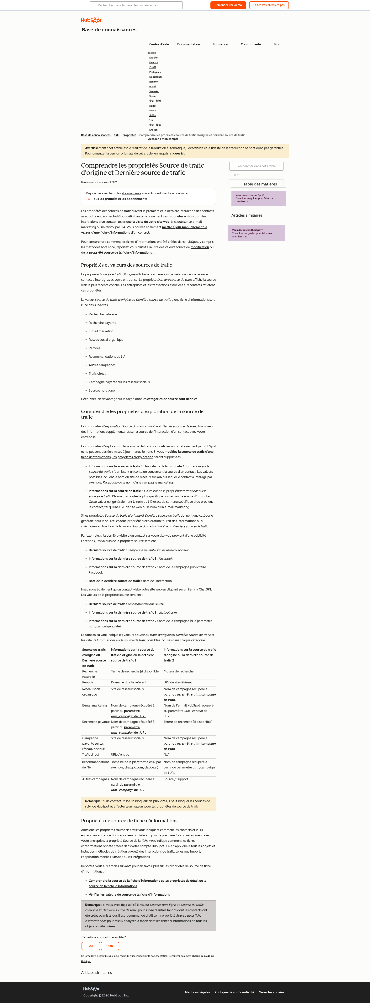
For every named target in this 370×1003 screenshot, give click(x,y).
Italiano (153, 81)
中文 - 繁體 (155, 101)
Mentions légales (197, 992)
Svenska (154, 91)
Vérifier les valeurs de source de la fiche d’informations (129, 894)
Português (155, 72)
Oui (91, 946)
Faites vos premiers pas (269, 5)
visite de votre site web (152, 222)
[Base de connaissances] (91, 22)
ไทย (151, 120)
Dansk (152, 105)
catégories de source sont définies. (172, 399)
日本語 (152, 67)
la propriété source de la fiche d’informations (119, 252)
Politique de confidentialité (234, 992)
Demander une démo (228, 5)
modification (200, 247)
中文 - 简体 (155, 125)
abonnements (131, 193)
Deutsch (153, 62)
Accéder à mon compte (163, 139)
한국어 (152, 115)
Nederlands (155, 77)
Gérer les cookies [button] (271, 992)
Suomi (152, 96)
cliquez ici (177, 153)
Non (110, 946)
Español (153, 57)
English (153, 130)
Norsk (152, 110)
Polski (152, 86)
